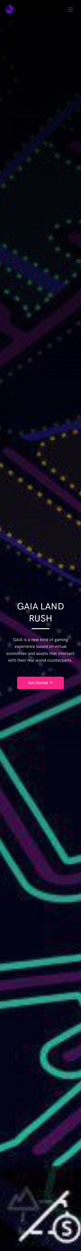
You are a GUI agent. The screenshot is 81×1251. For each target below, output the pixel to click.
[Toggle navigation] (70, 9)
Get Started (38, 683)
